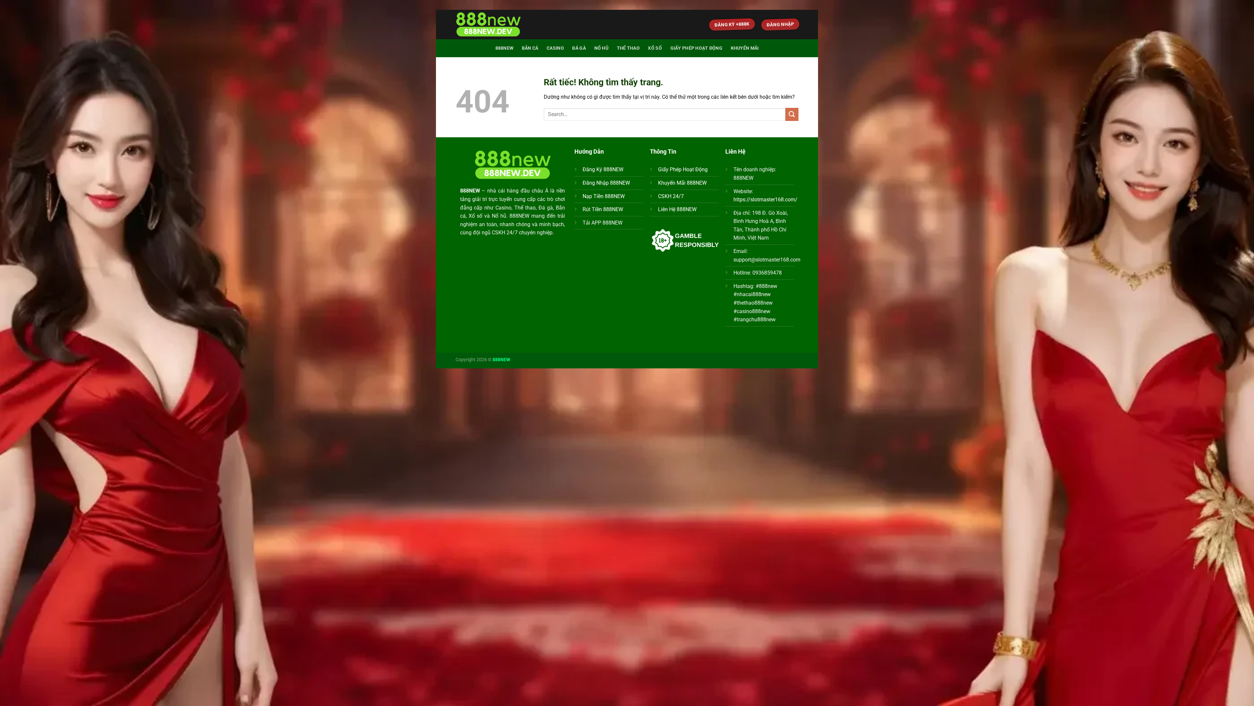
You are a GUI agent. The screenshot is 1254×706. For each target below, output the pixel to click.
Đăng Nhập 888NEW (606, 183)
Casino (555, 48)
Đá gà (579, 48)
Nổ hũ (601, 48)
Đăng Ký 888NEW (603, 169)
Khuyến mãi (745, 48)
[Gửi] (791, 114)
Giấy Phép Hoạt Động (683, 169)
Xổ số (655, 48)
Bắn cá (530, 48)
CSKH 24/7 (671, 196)
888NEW (504, 48)
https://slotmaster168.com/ (765, 199)
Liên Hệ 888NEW (677, 209)
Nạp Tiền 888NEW (604, 196)
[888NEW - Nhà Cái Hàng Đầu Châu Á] (488, 24)
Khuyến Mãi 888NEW (682, 183)
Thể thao (628, 48)
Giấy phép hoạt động (696, 48)
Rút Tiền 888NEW (603, 209)
